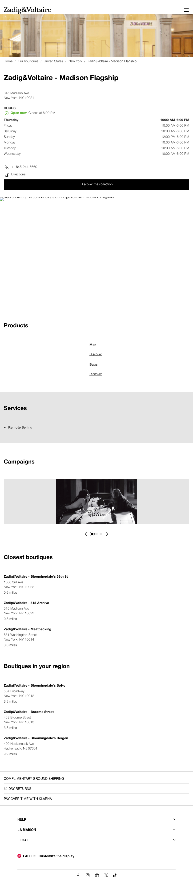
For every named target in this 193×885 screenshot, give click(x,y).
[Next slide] (107, 534)
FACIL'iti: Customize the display (48, 856)
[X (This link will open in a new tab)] (106, 875)
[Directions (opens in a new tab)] (57, 197)
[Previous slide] (86, 534)
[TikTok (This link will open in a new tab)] (115, 875)
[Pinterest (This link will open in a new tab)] (97, 875)
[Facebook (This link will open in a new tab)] (78, 875)
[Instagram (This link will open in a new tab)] (87, 875)
